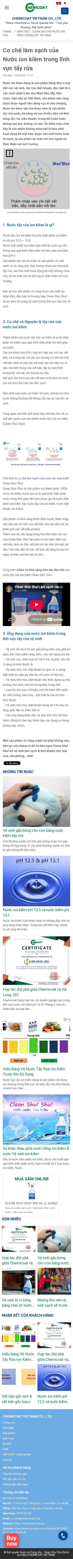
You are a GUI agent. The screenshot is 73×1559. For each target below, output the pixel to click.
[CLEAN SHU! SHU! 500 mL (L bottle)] (12, 1540)
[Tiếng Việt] (58, 3)
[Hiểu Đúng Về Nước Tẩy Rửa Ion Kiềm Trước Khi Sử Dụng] (19, 1335)
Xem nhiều (11, 1219)
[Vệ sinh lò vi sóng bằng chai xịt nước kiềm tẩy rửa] (19, 1281)
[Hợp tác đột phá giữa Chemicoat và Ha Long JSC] (19, 1239)
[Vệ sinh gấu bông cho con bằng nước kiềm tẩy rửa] (54, 1239)
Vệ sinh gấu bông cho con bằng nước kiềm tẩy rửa (53, 1263)
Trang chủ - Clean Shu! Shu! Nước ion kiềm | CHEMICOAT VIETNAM (43, 1553)
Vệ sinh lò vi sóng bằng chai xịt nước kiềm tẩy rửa (17, 1305)
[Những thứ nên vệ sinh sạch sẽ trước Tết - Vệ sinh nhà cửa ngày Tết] (54, 1281)
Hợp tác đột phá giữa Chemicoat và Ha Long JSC (17, 1263)
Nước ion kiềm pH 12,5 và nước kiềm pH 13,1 (52, 1401)
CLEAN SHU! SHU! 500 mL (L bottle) (31, 1203)
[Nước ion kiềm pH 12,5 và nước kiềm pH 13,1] (54, 1377)
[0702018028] (63, 1535)
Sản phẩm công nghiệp (17, 1454)
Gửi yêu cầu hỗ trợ (14, 1479)
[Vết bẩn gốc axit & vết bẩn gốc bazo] (19, 1377)
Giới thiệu (8, 1428)
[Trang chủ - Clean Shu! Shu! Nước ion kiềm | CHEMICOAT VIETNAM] (36, 7)
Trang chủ (9, 1422)
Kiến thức (8, 1438)
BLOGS (7, 1443)
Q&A (5, 1449)
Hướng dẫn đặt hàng (15, 1484)
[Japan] (65, 3)
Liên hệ (7, 1459)
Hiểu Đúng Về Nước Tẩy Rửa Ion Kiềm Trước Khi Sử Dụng (18, 1359)
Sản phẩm (9, 1433)
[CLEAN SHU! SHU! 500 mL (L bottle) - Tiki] (32, 1191)
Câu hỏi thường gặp (15, 1473)
